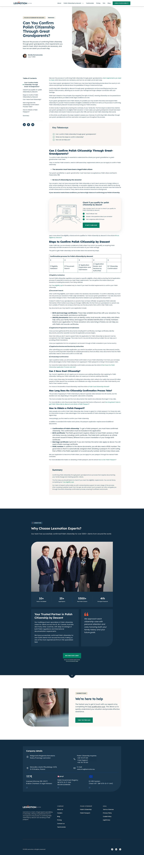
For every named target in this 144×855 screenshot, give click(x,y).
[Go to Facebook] (112, 849)
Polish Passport (85, 813)
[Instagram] (120, 849)
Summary (26, 116)
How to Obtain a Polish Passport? (30, 111)
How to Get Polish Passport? (107, 460)
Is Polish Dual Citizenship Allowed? (98, 387)
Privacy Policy (107, 813)
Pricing (98, 3)
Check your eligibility (121, 3)
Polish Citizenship (86, 809)
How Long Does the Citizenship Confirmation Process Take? (31, 105)
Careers (59, 813)
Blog (109, 3)
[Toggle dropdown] (83, 3)
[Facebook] (28, 124)
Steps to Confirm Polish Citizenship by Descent (30, 96)
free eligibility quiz (57, 285)
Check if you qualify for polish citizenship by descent (32, 91)
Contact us (61, 823)
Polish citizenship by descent (34, 17)
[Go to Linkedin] (116, 849)
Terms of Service (108, 809)
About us (60, 809)
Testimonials (90, 3)
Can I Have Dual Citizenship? (32, 99)
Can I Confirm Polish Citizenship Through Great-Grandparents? (31, 85)
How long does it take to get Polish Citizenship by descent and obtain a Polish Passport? (84, 403)
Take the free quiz (84, 720)
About (59, 3)
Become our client (72, 656)
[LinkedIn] (32, 124)
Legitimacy (106, 820)
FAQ (104, 3)
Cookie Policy (107, 816)
